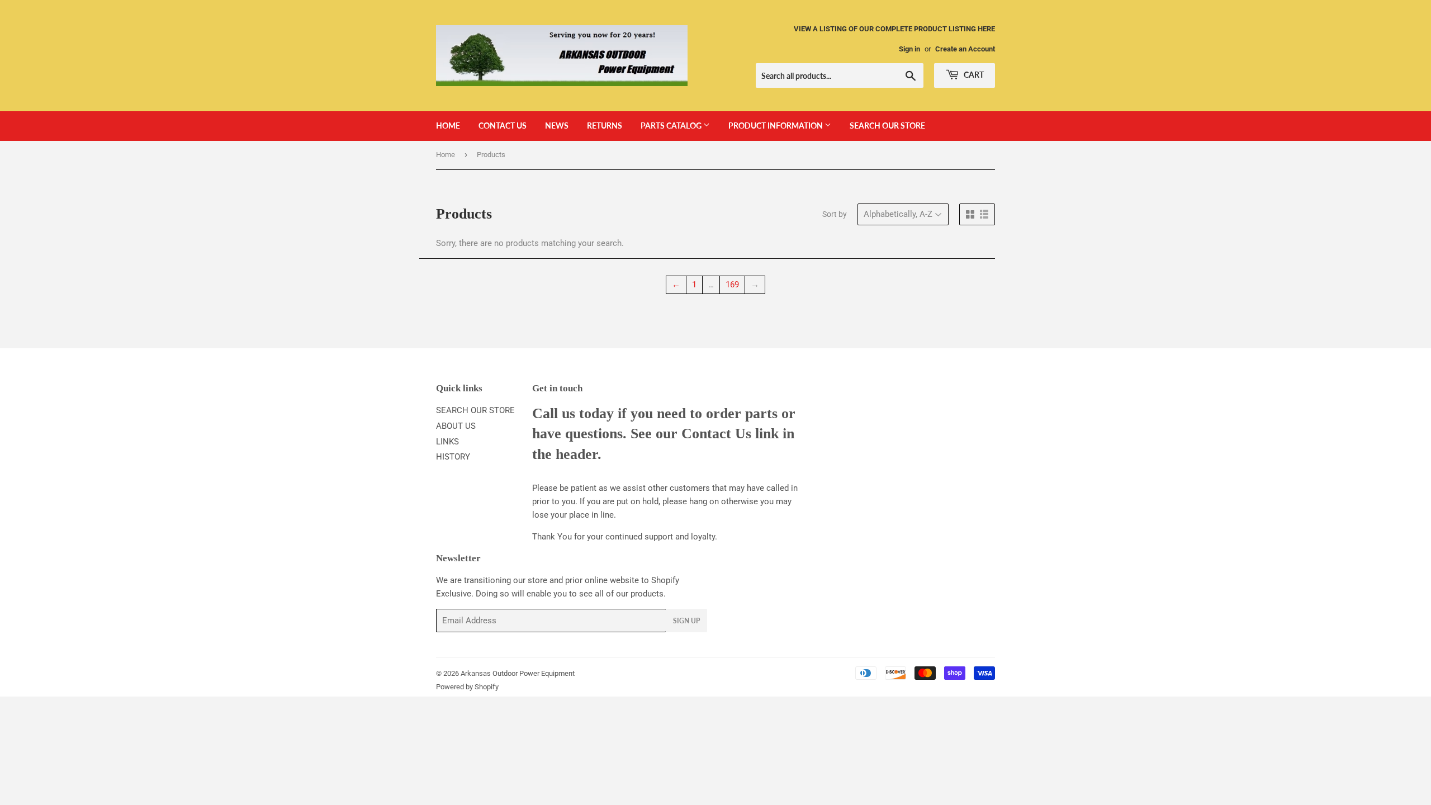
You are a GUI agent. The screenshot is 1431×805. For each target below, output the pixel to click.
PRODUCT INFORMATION (776, 125)
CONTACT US (502, 125)
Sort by (834, 214)
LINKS (447, 442)
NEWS (556, 125)
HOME (448, 125)
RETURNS (604, 125)
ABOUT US (456, 426)
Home (445, 154)
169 (732, 285)
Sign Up (686, 621)
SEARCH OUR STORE (887, 125)
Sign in (909, 49)
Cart (973, 74)
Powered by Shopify (467, 687)
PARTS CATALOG (672, 125)
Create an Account (965, 49)
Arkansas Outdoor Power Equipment (518, 673)
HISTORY (453, 457)
